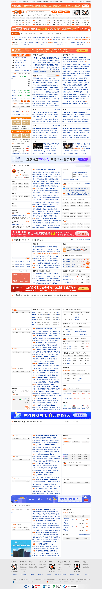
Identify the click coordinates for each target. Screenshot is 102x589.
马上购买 (18, 153)
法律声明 (64, 574)
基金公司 (28, 261)
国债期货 (27, 509)
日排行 (64, 388)
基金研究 (35, 271)
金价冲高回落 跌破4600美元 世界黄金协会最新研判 (76, 119)
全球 (25, 57)
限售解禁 (74, 42)
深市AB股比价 (52, 396)
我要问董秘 (87, 183)
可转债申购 (72, 309)
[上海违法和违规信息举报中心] (57, 587)
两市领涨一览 (36, 354)
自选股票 (21, 103)
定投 (40, 20)
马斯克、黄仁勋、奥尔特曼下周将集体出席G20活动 (46, 461)
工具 (18, 65)
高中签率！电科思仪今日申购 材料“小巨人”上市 (45, 375)
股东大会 (34, 322)
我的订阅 (20, 196)
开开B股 (69, 360)
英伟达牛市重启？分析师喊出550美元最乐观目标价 (46, 172)
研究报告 (40, 340)
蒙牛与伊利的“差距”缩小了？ (41, 216)
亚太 (18, 73)
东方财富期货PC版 (73, 18)
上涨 (27, 398)
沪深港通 (15, 44)
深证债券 (19, 524)
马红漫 (87, 216)
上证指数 (14, 76)
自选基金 (78, 37)
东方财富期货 (45, 1)
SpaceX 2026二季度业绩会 (51, 151)
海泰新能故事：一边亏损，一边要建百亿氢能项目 (46, 193)
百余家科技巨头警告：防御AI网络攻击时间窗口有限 (47, 176)
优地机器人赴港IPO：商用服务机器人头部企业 (45, 361)
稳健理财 (22, 266)
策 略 (48, 22)
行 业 (77, 22)
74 (41, 325)
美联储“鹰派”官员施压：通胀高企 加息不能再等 (45, 484)
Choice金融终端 (23, 571)
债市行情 (46, 555)
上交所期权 (41, 477)
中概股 (13, 456)
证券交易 (76, 1)
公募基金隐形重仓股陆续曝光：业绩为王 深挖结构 (46, 174)
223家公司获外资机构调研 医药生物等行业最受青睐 (46, 338)
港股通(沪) (59, 44)
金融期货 (65, 462)
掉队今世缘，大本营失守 (53, 213)
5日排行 (68, 388)
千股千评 (39, 18)
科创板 (51, 37)
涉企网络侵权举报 (78, 148)
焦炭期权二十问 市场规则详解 (44, 475)
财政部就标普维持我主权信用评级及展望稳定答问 (76, 73)
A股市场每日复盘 (67, 151)
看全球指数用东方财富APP (40, 62)
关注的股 (14, 183)
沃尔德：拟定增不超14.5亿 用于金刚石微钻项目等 (46, 368)
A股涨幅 (14, 329)
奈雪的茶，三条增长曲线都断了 (50, 209)
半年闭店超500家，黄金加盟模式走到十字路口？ (46, 119)
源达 (87, 408)
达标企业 (84, 370)
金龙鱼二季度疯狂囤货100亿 (40, 211)
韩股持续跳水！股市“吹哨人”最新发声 (73, 62)
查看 (27, 408)
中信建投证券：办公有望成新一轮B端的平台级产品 (76, 133)
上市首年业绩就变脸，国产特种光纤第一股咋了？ (46, 190)
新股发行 (34, 317)
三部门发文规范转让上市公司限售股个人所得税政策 (76, 71)
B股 (58, 295)
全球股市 (16, 39)
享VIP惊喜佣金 (16, 122)
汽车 (81, 24)
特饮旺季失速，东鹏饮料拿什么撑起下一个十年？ (46, 204)
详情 (88, 276)
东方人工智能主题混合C (69, 264)
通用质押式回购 (67, 509)
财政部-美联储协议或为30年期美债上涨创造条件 (46, 546)
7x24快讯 (71, 55)
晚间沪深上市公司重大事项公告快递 (72, 94)
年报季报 (34, 314)
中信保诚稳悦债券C (68, 282)
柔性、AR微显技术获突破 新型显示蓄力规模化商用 (46, 389)
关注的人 (20, 183)
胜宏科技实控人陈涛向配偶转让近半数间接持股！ (46, 179)
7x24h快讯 (36, 71)
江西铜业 (57, 181)
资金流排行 (46, 340)
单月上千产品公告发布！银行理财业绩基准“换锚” (46, 514)
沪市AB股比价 (44, 396)
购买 (88, 259)
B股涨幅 (19, 329)
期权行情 (35, 477)
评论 (20, 20)
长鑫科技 (52, 183)
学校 (88, 22)
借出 (87, 519)
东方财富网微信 (42, 566)
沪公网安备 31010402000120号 (54, 582)
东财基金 (39, 1)
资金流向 (21, 42)
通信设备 (15, 280)
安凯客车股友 (69, 188)
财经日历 (41, 309)
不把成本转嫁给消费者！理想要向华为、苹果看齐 (46, 440)
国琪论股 (66, 224)
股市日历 (35, 309)
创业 (58, 24)
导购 (24, 65)
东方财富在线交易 (33, 566)
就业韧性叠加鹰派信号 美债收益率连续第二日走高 (46, 486)
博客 (81, 20)
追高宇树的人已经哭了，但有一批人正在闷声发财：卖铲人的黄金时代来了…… (20, 215)
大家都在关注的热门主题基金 (41, 273)
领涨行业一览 (44, 354)
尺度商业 (87, 213)
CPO (27, 275)
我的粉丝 (14, 189)
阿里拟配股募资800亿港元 (40, 223)
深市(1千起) (71, 512)
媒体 (65, 24)
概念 (35, 37)
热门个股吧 (66, 199)
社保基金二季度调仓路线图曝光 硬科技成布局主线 (46, 253)
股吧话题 (65, 169)
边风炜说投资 (66, 216)
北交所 (43, 37)
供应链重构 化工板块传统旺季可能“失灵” (47, 135)
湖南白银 (57, 183)
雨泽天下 (66, 213)
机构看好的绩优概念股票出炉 (41, 67)
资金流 (28, 100)
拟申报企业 (79, 370)
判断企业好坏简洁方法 (39, 402)
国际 (26, 20)
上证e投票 (87, 109)
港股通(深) (79, 44)
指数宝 (22, 143)
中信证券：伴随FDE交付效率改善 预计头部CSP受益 (76, 137)
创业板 (44, 24)
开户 (48, 69)
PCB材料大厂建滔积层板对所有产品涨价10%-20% (76, 87)
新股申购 (29, 18)
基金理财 (33, 33)
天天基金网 (25, 1)
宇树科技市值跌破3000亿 (53, 227)
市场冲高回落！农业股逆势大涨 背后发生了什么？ (46, 85)
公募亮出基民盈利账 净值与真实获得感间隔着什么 (46, 260)
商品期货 (71, 462)
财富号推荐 (79, 255)
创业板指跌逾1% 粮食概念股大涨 (46, 65)
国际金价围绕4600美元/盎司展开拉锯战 (46, 137)
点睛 (61, 22)
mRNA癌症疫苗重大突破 (39, 220)
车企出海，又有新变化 (54, 211)
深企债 (21, 509)
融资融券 (66, 42)
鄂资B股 (69, 363)
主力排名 (26, 42)
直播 (34, 141)
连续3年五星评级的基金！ (40, 278)
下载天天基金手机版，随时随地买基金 (81, 240)
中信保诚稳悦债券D (68, 276)
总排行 (77, 388)
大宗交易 (83, 42)
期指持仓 (77, 338)
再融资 (45, 295)
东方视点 (35, 55)
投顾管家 (22, 261)
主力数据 (70, 338)
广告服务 (32, 574)
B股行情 (38, 396)
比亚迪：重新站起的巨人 (39, 213)
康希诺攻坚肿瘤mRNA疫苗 (40, 114)
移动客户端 (13, 1)
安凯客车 (65, 186)
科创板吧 (81, 199)
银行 (58, 20)
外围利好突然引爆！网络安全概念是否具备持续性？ (47, 89)
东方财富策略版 (23, 567)
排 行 (44, 20)
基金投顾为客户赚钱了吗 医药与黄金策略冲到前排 (46, 256)
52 (57, 322)
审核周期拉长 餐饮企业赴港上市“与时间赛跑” (45, 359)
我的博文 (14, 205)
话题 (34, 218)
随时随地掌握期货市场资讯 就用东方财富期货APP (46, 470)
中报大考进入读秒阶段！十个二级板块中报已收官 (76, 66)
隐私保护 (72, 574)
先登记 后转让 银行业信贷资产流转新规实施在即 (46, 539)
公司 (58, 22)
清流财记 (16, 213)
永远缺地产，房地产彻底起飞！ (71, 179)
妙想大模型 (81, 18)
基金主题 (14, 271)
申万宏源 (65, 408)
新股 (40, 37)
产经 (61, 24)
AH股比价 (56, 42)
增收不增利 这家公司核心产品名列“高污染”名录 (45, 372)
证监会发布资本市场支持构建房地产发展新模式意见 (47, 80)
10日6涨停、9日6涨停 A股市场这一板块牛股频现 (46, 92)
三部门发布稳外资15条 (69, 153)
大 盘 (44, 22)
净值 (37, 20)
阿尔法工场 (72, 213)
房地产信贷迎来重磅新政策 (40, 60)
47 (41, 322)
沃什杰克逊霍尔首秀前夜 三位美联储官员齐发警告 (46, 481)
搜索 (88, 24)
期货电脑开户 (86, 566)
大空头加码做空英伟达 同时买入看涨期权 (74, 101)
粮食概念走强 (44, 15)
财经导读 (65, 55)
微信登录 (21, 177)
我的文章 (14, 196)
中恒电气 (68, 331)
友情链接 (87, 574)
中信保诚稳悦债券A (68, 279)
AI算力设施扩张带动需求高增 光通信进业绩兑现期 (46, 347)
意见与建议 (41, 567)
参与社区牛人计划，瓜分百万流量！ (48, 116)
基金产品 (60, 569)
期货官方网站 (86, 567)
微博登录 (27, 177)
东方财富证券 (32, 1)
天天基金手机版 (65, 18)
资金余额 (76, 441)
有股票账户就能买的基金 (84, 534)
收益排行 (17, 266)
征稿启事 (79, 574)
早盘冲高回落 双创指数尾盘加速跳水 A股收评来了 (46, 82)
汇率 (64, 479)
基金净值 (14, 244)
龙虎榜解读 (41, 186)
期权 (29, 22)
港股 (20, 24)
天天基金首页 (25, 240)
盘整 (27, 400)
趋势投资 (66, 227)
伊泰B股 (69, 358)
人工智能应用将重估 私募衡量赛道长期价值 (47, 267)
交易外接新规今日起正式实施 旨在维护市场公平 (75, 89)
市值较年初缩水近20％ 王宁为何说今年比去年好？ (46, 442)
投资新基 (52, 69)
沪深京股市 (18, 295)
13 (48, 319)
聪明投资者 (72, 216)
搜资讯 (66, 11)
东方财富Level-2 (23, 566)
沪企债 (17, 509)
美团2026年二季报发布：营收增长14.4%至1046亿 (46, 99)
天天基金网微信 (67, 566)
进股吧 (60, 11)
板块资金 (31, 42)
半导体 (27, 280)
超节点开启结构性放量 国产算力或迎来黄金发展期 (46, 352)
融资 (37, 24)
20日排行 (73, 388)
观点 (64, 125)
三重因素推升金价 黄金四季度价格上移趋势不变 (45, 491)
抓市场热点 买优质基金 (53, 278)
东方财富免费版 (23, 564)
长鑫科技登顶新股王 (37, 148)
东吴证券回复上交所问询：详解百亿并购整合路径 (46, 393)
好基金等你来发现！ (54, 273)
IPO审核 (79, 42)
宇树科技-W (41, 183)
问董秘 (64, 183)
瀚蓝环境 (68, 329)
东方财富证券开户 (33, 564)
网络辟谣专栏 (86, 148)
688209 (13, 111)
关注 (28, 212)
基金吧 (77, 20)
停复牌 (33, 312)
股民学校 (58, 33)
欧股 (34, 421)
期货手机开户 (86, 564)
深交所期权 (47, 477)
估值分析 (88, 42)
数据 (13, 60)
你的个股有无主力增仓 (54, 62)
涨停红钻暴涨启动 (67, 393)
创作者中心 (57, 109)
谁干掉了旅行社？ (53, 216)
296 (58, 319)
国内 (23, 20)
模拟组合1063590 (68, 398)
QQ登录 (16, 177)
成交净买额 (66, 441)
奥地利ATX (21, 39)
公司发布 (77, 183)
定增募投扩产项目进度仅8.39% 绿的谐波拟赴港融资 (47, 365)
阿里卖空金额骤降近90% (42, 130)
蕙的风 (72, 224)
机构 (81, 22)
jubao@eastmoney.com (85, 579)
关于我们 (15, 574)
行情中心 (15, 37)
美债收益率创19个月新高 (53, 225)
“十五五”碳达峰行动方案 (78, 151)
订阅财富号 (26, 196)
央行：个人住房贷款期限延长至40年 (46, 58)
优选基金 (71, 255)
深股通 (41, 44)
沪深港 (59, 37)
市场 (25, 295)
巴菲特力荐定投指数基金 (39, 280)
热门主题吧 (74, 199)
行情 (17, 22)
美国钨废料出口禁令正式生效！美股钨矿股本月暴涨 (47, 451)
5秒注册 (25, 175)
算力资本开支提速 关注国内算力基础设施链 (47, 263)
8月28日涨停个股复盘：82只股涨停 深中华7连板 (46, 106)
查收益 (28, 146)
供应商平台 (40, 574)
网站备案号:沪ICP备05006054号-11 (35, 582)
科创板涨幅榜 (15, 348)
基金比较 (28, 264)
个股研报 (36, 42)
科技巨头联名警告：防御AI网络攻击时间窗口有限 (46, 449)
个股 (28, 37)
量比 (29, 81)
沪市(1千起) (65, 512)
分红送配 (71, 353)
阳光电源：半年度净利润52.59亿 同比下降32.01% (76, 96)
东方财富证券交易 (33, 567)
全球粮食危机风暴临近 (54, 114)
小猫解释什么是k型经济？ (50, 148)
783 (42, 314)
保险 (65, 20)
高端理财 (28, 266)
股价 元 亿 (18, 18)
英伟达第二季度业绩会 (50, 153)
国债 (13, 509)
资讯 (21, 65)
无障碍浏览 (88, 1)
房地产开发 (80, 176)
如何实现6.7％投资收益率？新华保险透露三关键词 (46, 527)
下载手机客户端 (25, 128)
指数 (20, 37)
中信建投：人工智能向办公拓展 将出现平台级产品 (46, 265)
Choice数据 (55, 1)
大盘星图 (88, 37)
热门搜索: (29, 15)
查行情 (54, 11)
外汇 (23, 24)
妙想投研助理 (23, 569)
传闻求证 (70, 183)
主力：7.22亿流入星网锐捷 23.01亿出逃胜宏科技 (76, 121)
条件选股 (44, 18)
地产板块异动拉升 (54, 67)
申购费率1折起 (16, 135)
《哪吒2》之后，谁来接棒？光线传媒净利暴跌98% (46, 197)
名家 (85, 22)
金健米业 (35, 183)
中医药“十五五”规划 (80, 153)
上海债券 (14, 524)
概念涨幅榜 (20, 368)
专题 (29, 20)
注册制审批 (73, 370)
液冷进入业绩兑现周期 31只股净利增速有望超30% (46, 345)
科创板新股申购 (66, 370)
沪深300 (14, 95)
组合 (85, 20)
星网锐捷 (69, 346)
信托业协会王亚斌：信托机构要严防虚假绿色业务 (46, 553)
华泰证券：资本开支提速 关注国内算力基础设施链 (76, 130)
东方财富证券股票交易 (21, 118)
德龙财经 (80, 216)
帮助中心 (25, 126)
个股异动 (15, 103)
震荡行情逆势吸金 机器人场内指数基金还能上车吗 (46, 251)
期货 (26, 24)
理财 (40, 75)
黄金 (29, 24)
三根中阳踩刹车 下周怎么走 (18, 224)
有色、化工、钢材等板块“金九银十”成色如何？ (45, 465)
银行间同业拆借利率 (38, 555)
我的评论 (14, 186)
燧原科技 (77, 317)
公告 (68, 22)
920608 (13, 114)
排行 (38, 37)
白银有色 (47, 183)
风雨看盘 (80, 224)
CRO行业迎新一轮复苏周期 (53, 220)
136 (58, 314)
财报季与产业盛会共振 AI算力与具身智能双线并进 (46, 331)
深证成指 (14, 90)
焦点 (17, 20)
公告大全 (83, 353)
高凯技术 (80, 381)
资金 (16, 60)
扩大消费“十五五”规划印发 (80, 146)
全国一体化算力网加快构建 (70, 78)
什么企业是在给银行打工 (53, 400)
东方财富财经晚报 (82, 78)
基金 (54, 37)
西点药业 (18, 109)
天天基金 (21, 70)
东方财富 (19, 1)
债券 (61, 20)
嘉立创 (68, 343)
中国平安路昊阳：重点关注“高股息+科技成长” (45, 523)
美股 (17, 24)
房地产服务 (85, 176)
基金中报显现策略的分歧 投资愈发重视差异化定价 (46, 249)
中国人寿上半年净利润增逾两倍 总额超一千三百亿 (46, 530)
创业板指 (14, 92)
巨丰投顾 (83, 408)
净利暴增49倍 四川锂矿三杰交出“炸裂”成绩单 (45, 468)
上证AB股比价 (26, 329)
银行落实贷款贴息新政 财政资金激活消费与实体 (45, 534)
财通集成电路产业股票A (69, 259)
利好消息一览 (86, 94)
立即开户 (14, 153)
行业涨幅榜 (14, 368)
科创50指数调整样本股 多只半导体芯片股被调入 (46, 103)
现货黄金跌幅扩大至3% (45, 71)
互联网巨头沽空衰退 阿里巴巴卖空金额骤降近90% (46, 438)
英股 (18, 478)
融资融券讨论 (55, 186)
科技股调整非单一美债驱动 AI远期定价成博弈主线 (46, 333)
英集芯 (17, 111)
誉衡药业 (69, 348)
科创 (40, 24)
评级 (65, 22)
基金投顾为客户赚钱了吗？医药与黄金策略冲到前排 (47, 493)
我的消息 (26, 186)
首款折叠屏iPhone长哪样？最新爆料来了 (47, 133)
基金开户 (60, 564)
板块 (37, 22)
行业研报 (55, 354)
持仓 (17, 394)
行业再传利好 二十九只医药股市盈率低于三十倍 (45, 386)
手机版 (59, 18)
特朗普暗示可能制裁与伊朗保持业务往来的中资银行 (76, 59)
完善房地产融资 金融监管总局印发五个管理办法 (75, 85)
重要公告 (34, 325)
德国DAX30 (56, 39)
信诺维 (77, 319)
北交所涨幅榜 (15, 309)
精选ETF (65, 534)
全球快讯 (86, 62)
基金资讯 (35, 244)
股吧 (61, 1)
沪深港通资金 (53, 130)
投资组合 (41, 33)
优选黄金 (78, 271)
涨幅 (29, 79)
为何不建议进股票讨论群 (39, 400)
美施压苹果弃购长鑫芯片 (39, 227)
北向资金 (70, 438)
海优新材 (68, 334)
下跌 (27, 403)
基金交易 (82, 1)
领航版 (86, 18)
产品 (13, 70)
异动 (29, 85)
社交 (13, 62)
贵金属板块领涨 (36, 15)
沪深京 (16, 57)
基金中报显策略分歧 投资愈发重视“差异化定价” (45, 511)
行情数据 (15, 33)
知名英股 (14, 478)
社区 (34, 109)
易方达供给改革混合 (68, 266)
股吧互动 (50, 33)
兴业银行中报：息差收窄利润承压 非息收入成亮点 (46, 541)
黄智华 (72, 227)
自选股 (73, 37)
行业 (33, 37)
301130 (13, 109)
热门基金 (14, 143)
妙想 (51, 1)
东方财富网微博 (42, 564)
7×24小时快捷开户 (26, 135)
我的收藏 (20, 186)
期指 (26, 22)
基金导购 (22, 264)
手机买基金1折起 (25, 153)
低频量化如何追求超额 (49, 146)
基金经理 (25, 271)
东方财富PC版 (54, 18)
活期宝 (18, 143)
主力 (40, 22)
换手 (29, 83)
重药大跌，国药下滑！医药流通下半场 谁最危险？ (46, 195)
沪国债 (14, 527)
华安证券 (74, 408)
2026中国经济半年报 (67, 148)
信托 (68, 20)
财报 (18, 60)
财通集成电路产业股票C (69, 261)
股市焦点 (35, 75)
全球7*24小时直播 (56, 125)
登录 (73, 1)
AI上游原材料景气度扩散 (39, 225)
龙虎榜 (70, 42)
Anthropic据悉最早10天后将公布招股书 (73, 64)
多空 (14, 394)
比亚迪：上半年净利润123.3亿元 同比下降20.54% (46, 101)
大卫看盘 (87, 227)
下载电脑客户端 (16, 128)
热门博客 (65, 220)
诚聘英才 (57, 574)
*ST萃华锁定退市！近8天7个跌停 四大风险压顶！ (76, 99)
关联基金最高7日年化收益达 (74, 249)
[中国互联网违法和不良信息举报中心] (70, 587)
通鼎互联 (52, 181)
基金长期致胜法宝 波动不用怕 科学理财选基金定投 (46, 276)
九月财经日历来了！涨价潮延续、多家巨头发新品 (76, 116)
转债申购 (34, 18)
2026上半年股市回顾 (38, 153)
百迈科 (77, 314)
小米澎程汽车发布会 (38, 151)
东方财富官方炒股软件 (78, 39)
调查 (68, 24)
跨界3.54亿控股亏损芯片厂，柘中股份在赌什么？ (46, 202)
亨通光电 (41, 181)
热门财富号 (66, 209)
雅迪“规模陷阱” (37, 209)
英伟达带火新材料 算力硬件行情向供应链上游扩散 (46, 94)
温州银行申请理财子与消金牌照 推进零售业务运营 (46, 537)
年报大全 (61, 42)
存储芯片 (15, 275)
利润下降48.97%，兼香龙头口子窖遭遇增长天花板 (46, 121)
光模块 (21, 275)
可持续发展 (23, 574)
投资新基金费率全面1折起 (53, 280)
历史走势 (85, 441)
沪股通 (25, 44)
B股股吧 (59, 396)
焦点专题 (41, 55)
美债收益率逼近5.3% (52, 223)
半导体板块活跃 (51, 15)
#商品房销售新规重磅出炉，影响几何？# (81, 173)
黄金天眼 (80, 227)
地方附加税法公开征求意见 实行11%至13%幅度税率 (77, 75)
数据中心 (15, 42)
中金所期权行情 (55, 477)
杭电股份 (46, 181)
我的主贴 (26, 183)
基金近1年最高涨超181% (40, 69)
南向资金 (65, 438)
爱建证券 (69, 408)
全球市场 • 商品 (19, 422)
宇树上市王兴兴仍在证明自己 (51, 144)
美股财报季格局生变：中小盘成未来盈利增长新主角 (76, 114)
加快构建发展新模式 (54, 60)
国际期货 (78, 462)
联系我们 (49, 574)
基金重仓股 (19, 271)
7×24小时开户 (26, 122)
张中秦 (87, 224)
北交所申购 (50, 42)
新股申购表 (87, 64)
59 (50, 322)
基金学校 (41, 271)
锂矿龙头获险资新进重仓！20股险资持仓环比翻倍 (46, 382)
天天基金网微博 (67, 564)
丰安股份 (18, 114)
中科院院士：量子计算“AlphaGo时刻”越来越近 (75, 135)
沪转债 (25, 527)
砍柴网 (79, 213)
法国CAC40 (39, 39)
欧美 (20, 73)
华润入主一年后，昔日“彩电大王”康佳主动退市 (45, 199)
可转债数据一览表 (54, 555)
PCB (21, 280)
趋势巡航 (16, 221)
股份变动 (34, 319)
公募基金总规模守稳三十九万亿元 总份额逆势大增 (46, 258)
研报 (21, 60)
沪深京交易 (17, 68)
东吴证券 (78, 408)
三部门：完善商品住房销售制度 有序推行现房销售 (76, 82)
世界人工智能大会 (78, 144)
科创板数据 (66, 367)
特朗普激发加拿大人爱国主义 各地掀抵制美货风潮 (46, 458)
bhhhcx (67, 396)
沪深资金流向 (59, 15)
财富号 (77, 24)
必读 (20, 22)
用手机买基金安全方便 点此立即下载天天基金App (46, 283)
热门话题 (35, 186)
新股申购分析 (48, 186)
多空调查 (14, 388)
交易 (13, 68)
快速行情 (88, 39)
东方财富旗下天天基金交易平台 (21, 131)
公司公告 (87, 101)
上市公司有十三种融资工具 (52, 402)
